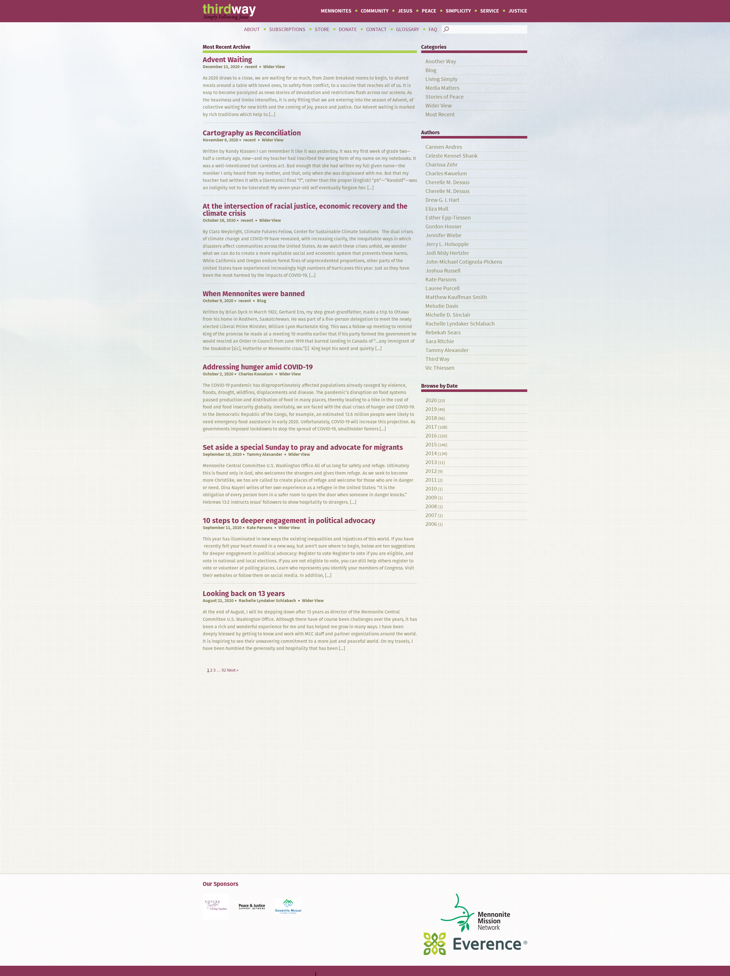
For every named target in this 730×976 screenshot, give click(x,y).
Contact (376, 29)
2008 (431, 506)
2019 (431, 409)
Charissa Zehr (441, 164)
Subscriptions (287, 29)
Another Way (440, 61)
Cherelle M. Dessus (447, 182)
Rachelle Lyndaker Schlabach (267, 600)
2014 (431, 453)
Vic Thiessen (440, 368)
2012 (431, 471)
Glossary (407, 29)
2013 (431, 462)
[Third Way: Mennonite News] (229, 12)
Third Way (437, 359)
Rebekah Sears (443, 332)
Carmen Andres (443, 147)
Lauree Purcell (442, 288)
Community (374, 10)
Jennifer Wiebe (443, 235)
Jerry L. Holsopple (447, 244)
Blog (430, 70)
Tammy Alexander (264, 454)
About (252, 29)
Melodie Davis (441, 306)
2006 (431, 524)
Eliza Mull (436, 209)
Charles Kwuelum (255, 374)
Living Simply (441, 79)
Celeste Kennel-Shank (451, 156)
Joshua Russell (443, 270)
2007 (431, 515)
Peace (429, 10)
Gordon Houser (443, 226)
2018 (431, 418)
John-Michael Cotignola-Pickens (463, 262)
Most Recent (440, 114)
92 (224, 670)
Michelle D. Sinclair (448, 315)
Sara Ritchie (439, 341)
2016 (431, 436)
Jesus (405, 10)
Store (322, 29)
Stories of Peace (444, 97)
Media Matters (442, 88)
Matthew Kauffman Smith (456, 297)
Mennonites (336, 10)
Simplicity (458, 10)
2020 (431, 400)
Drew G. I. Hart (442, 200)
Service (489, 10)
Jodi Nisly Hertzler (447, 253)
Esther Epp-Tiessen (448, 217)
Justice (517, 10)
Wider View (438, 105)
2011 (431, 480)
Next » (232, 670)
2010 (431, 489)
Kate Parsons (259, 527)
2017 (431, 427)
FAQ (433, 29)
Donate (348, 29)
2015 (431, 444)
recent (251, 67)
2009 (431, 497)
